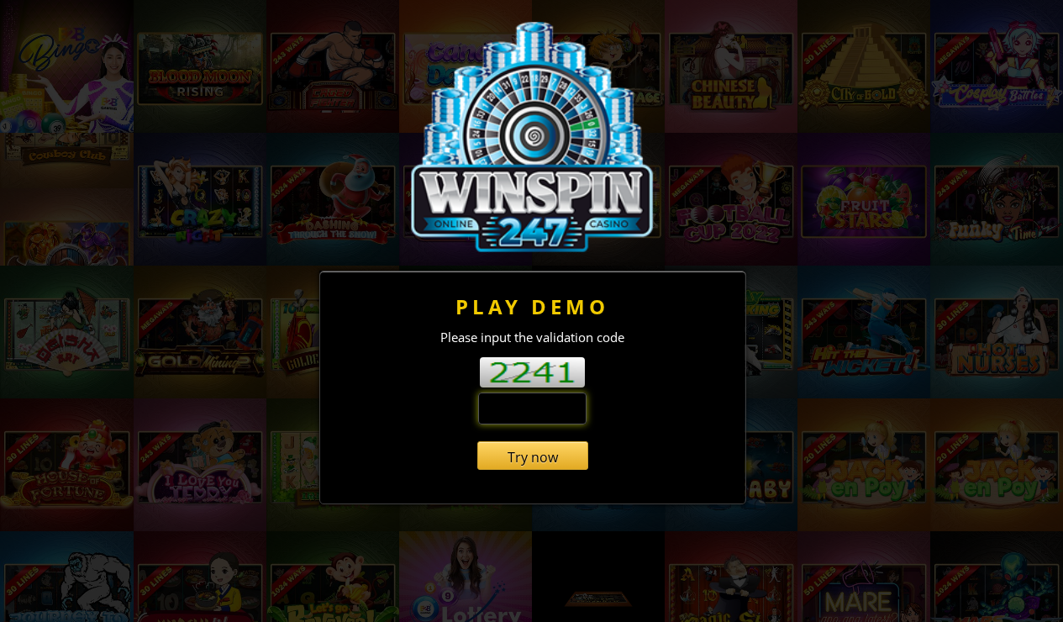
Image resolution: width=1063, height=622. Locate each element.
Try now (533, 457)
